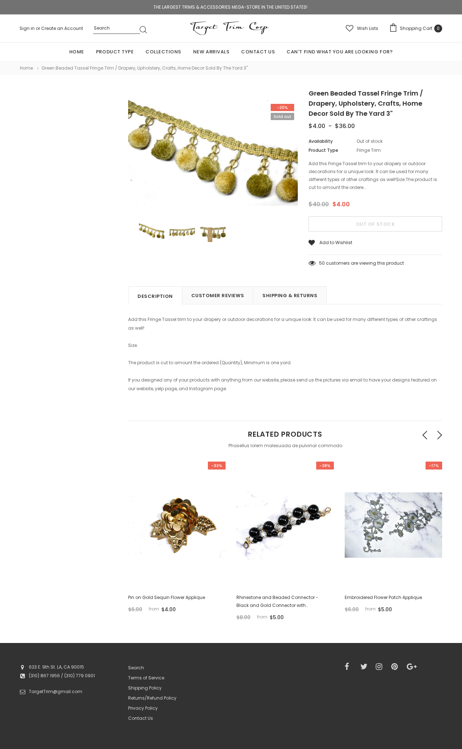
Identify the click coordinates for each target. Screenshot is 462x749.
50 (322, 263)
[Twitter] (365, 667)
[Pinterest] (396, 667)
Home (26, 68)
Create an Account (62, 28)
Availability (321, 141)
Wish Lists (367, 28)
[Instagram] (381, 667)
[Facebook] (350, 667)
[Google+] (412, 667)
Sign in (27, 28)
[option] (213, 154)
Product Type (323, 150)
